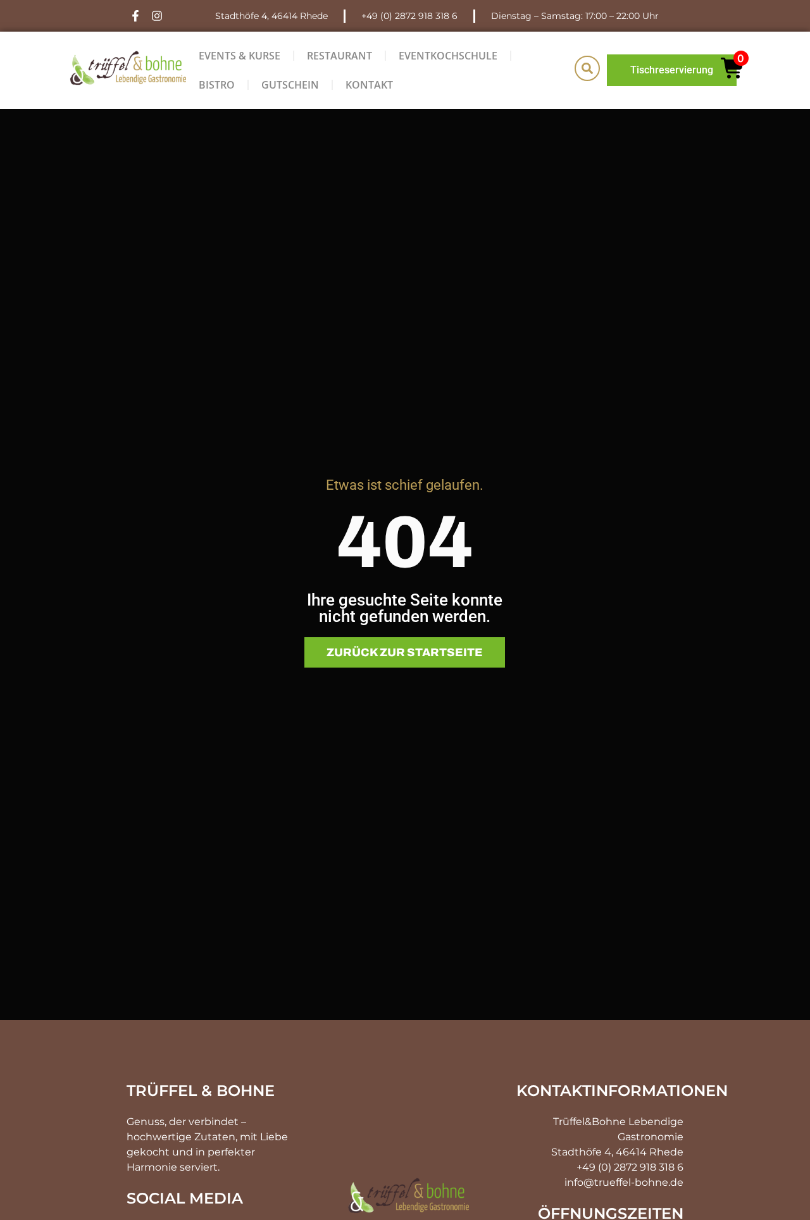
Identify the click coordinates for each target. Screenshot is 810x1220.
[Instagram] (157, 16)
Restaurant (339, 56)
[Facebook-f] (136, 16)
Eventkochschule (448, 56)
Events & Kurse (239, 56)
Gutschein (290, 85)
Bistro (217, 85)
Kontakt (369, 85)
